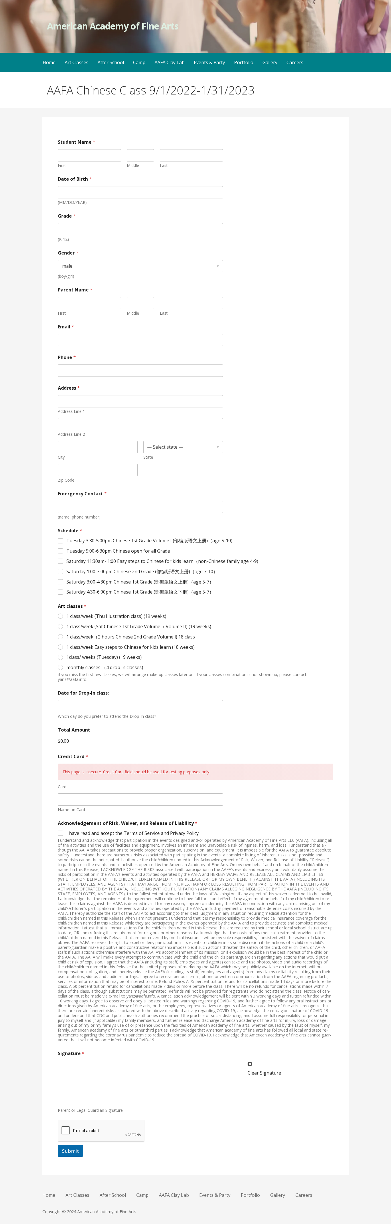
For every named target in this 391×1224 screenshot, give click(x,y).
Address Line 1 (71, 411)
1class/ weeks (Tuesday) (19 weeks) (104, 657)
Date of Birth (75, 179)
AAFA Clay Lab (170, 62)
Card (62, 786)
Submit (70, 1151)
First (62, 165)
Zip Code (66, 480)
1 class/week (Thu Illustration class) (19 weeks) (116, 616)
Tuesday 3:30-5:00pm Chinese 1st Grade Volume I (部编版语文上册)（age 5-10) (149, 541)
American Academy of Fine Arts (112, 26)
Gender (68, 253)
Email (66, 327)
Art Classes (76, 62)
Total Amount (74, 730)
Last (164, 165)
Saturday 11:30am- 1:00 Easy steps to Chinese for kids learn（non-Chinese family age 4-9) (162, 561)
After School (111, 62)
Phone (67, 357)
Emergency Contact (82, 493)
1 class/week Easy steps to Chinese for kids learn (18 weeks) (130, 647)
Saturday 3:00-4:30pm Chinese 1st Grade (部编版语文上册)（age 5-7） (140, 582)
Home (49, 62)
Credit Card (73, 756)
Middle (133, 165)
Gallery (269, 62)
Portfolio (243, 62)
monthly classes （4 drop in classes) (104, 668)
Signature (71, 1053)
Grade (67, 216)
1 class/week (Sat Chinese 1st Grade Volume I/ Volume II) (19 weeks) (138, 627)
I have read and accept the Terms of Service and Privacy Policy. (133, 833)
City (61, 457)
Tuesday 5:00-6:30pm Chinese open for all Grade (118, 551)
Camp (139, 62)
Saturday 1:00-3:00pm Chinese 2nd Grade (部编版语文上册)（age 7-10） (142, 572)
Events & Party (209, 62)
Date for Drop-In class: (83, 693)
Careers (295, 62)
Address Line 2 (71, 434)
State (148, 457)
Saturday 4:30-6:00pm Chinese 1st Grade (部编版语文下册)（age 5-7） (140, 592)
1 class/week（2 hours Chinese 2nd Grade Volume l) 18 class (130, 637)
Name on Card (71, 809)
